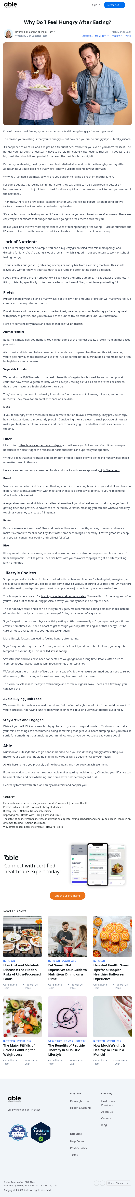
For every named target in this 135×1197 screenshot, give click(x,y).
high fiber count (109, 470)
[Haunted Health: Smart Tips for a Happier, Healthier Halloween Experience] (112, 936)
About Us (107, 1112)
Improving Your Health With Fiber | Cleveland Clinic (32, 814)
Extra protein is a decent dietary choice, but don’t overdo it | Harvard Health (45, 803)
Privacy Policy (78, 1148)
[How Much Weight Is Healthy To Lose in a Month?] (112, 1016)
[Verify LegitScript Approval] (41, 1132)
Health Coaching (80, 1108)
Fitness (68, 1041)
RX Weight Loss (79, 1101)
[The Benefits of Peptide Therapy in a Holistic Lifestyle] (67, 1016)
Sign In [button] (96, 4)
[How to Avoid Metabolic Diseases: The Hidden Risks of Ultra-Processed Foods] (22, 936)
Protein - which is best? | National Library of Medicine (33, 807)
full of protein (74, 324)
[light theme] (102, 1183)
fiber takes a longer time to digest (40, 445)
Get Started (113, 4)
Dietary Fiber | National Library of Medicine (27, 811)
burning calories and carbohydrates (63, 596)
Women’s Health (121, 36)
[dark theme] (96, 1183)
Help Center (77, 1141)
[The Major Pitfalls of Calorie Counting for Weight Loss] (22, 1016)
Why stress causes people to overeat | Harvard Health (33, 826)
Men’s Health (102, 36)
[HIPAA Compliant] (18, 1132)
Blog (104, 1125)
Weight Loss (69, 961)
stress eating (59, 651)
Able (6, 764)
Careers (106, 1118)
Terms (74, 1154)
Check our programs (68, 895)
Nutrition (87, 36)
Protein (8, 299)
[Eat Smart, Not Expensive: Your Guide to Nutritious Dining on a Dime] (67, 936)
